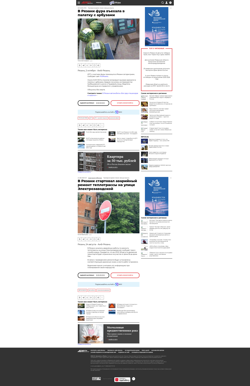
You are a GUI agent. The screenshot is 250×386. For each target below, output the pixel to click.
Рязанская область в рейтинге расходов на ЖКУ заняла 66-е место (157, 85)
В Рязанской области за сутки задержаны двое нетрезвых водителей (95, 318)
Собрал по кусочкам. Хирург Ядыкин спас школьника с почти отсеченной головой (160, 123)
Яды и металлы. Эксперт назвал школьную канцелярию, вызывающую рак (159, 110)
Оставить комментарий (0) (125, 103)
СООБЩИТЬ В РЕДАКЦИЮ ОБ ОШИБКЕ (142, 352)
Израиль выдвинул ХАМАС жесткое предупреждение (160, 166)
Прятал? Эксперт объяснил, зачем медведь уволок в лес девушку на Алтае (159, 228)
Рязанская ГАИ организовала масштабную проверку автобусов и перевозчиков (127, 312)
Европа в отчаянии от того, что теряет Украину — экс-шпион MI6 (159, 140)
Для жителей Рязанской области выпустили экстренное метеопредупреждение (157, 61)
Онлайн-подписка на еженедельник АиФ (103, 352)
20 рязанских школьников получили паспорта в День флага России (157, 69)
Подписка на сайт (123, 352)
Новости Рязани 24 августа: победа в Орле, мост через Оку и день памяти (156, 53)
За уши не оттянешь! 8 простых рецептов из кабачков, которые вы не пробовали (160, 104)
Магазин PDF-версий (157, 350)
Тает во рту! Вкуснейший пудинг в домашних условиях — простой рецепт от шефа (159, 117)
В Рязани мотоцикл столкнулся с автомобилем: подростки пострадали (127, 306)
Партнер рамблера (107, 378)
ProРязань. (104, 76)
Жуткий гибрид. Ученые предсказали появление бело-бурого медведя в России (160, 97)
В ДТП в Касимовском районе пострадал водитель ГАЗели (95, 139)
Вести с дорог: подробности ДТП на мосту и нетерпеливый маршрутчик (127, 140)
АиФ (91, 60)
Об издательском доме (132, 350)
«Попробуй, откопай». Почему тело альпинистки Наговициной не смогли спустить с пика (160, 241)
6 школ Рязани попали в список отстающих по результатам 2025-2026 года (156, 77)
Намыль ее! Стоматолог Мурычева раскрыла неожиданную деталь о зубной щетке (159, 235)
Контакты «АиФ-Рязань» (98, 350)
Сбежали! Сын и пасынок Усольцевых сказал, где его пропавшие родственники (160, 254)
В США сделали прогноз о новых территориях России (159, 146)
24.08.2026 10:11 (82, 178)
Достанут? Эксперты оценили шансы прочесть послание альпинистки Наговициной (160, 222)
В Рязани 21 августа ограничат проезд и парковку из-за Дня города (95, 312)
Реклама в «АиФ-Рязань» (115, 350)
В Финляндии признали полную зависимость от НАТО (159, 159)
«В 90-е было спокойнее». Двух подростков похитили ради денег (159, 246)
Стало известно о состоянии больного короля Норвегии (157, 153)
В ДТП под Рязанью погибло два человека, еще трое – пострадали (127, 132)
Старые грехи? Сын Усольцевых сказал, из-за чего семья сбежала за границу (160, 129)
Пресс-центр (145, 350)
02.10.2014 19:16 (82, 8)
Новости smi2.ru (84, 172)
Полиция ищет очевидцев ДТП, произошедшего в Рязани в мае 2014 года (95, 146)
